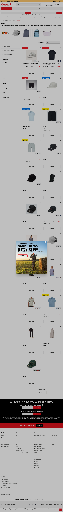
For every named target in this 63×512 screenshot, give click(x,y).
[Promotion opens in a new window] (31, 257)
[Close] (45, 242)
